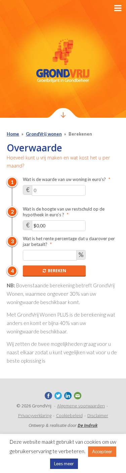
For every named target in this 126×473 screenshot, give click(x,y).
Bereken (57, 271)
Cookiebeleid (69, 415)
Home (13, 134)
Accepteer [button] (102, 451)
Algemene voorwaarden (81, 406)
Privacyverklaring (34, 415)
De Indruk (87, 425)
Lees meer (64, 463)
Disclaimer (97, 415)
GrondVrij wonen (44, 134)
